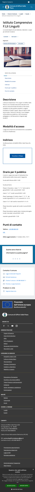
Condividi (6, 37)
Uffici (5, 338)
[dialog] (17, 480)
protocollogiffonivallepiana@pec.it (14, 438)
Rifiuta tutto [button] (24, 485)
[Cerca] (32, 7)
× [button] (33, 469)
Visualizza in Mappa (17, 156)
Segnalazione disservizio (10, 450)
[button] (17, 489)
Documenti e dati (8, 349)
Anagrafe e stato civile (10, 357)
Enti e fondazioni (8, 341)
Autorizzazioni (8, 390)
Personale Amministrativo (11, 346)
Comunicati (7, 400)
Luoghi (21, 14)
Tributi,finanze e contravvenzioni (13, 382)
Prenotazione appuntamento (12, 448)
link (17, 482)
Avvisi (5, 403)
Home (3, 14)
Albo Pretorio (7, 466)
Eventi (5, 413)
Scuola (27, 14)
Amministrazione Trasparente (12, 463)
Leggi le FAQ (7, 453)
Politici (5, 344)
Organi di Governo (9, 333)
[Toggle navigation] (3, 7)
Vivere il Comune (12, 14)
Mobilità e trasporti (9, 369)
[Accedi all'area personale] (28, 2)
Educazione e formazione (11, 377)
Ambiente (6, 385)
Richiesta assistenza (9, 455)
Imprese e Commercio (10, 364)
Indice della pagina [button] (10, 73)
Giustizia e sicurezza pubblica (12, 380)
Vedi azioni (14, 37)
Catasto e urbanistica (9, 367)
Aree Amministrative (9, 336)
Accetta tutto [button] (11, 485)
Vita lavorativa (8, 362)
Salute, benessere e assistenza (12, 387)
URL (4, 232)
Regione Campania (7, 2)
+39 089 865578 (13, 229)
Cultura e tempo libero (10, 359)
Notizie (6, 398)
